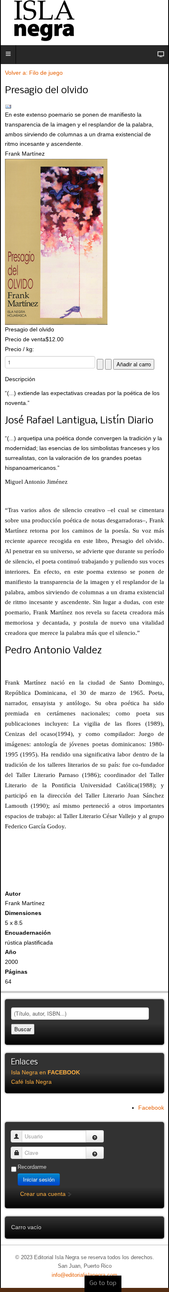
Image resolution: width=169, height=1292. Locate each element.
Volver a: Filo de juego (34, 72)
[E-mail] (84, 106)
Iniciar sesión (39, 1179)
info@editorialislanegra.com (84, 1275)
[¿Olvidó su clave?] (95, 1153)
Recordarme (32, 1167)
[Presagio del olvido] (84, 242)
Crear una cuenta (43, 1194)
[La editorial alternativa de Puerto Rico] (84, 20)
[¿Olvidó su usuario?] (95, 1136)
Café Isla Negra (31, 1081)
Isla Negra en (45, 1072)
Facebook (151, 1107)
